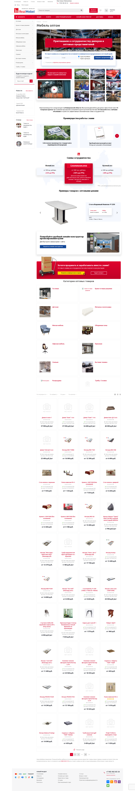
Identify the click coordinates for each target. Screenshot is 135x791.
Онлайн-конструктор (83, 17)
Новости (39, 776)
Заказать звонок (74, 3)
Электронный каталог (63, 17)
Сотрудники (40, 778)
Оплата (110, 17)
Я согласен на (58, 62)
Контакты (39, 782)
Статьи (81, 773)
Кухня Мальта (20, 112)
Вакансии (39, 780)
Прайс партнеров (85, 58)
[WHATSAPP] (108, 785)
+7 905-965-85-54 (63, 3)
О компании (40, 773)
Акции (39, 17)
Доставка (99, 17)
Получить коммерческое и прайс (71, 273)
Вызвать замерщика (93, 10)
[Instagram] (115, 781)
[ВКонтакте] (108, 781)
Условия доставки (63, 776)
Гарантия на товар (63, 778)
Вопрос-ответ (83, 776)
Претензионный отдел (64, 782)
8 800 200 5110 (65, 761)
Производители (83, 778)
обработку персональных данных (62, 62)
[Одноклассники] (111, 781)
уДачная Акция (20, 105)
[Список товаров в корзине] (110, 11)
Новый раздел (42, 771)
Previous (40, 213)
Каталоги (21, 17)
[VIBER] (119, 781)
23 (85, 754)
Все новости (29, 90)
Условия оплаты (62, 773)
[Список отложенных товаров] (100, 11)
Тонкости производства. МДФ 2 (27, 125)
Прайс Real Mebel (85, 56)
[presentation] (117, 136)
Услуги (48, 17)
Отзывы (60, 780)
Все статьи (30, 120)
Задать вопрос (98, 273)
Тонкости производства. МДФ (27, 134)
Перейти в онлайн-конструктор (53, 246)
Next (117, 213)
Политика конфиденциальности (88, 780)
